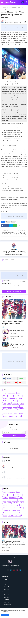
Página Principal (4, 7)
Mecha (21, 406)
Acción (4, 393)
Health (5, 579)
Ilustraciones (15, 403)
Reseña (15, 413)
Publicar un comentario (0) (14, 291)
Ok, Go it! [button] (5, 615)
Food (5, 584)
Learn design (7, 602)
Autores (5, 395)
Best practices (7, 594)
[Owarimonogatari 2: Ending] (5, 338)
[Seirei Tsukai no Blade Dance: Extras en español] (5, 331)
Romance (21, 413)
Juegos (22, 403)
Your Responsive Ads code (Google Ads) (14, 28)
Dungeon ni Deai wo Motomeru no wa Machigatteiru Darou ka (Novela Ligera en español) (16, 344)
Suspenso (11, 416)
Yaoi (16, 416)
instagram (9, 382)
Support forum (7, 604)
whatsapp (21, 378)
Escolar (9, 401)
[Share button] (19, 225)
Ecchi (4, 401)
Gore (4, 403)
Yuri (20, 416)
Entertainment (7, 589)
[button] (22, 2)
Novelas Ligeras (6, 411)
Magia (11, 406)
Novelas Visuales (16, 411)
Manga (16, 406)
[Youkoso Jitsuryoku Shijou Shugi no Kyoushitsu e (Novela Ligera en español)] (14, 309)
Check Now (4, 611)
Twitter (11, 225)
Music (5, 582)
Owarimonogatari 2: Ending (16, 336)
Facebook (6, 225)
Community (6, 597)
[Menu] (2, 2)
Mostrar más (23, 260)
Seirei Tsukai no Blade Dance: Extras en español (16, 331)
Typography (6, 586)
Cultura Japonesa (13, 398)
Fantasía (15, 401)
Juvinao (13, 249)
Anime (7, 222)
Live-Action (5, 406)
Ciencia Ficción (18, 395)
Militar (4, 408)
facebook (9, 378)
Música (15, 408)
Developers (6, 599)
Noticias (11, 7)
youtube (21, 382)
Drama (20, 398)
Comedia (5, 398)
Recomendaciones (7, 413)
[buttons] (8, 570)
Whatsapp (15, 225)
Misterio (10, 408)
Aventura (11, 395)
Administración (11, 393)
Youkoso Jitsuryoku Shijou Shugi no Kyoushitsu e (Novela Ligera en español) (12, 323)
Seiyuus (5, 416)
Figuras (20, 401)
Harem (9, 403)
